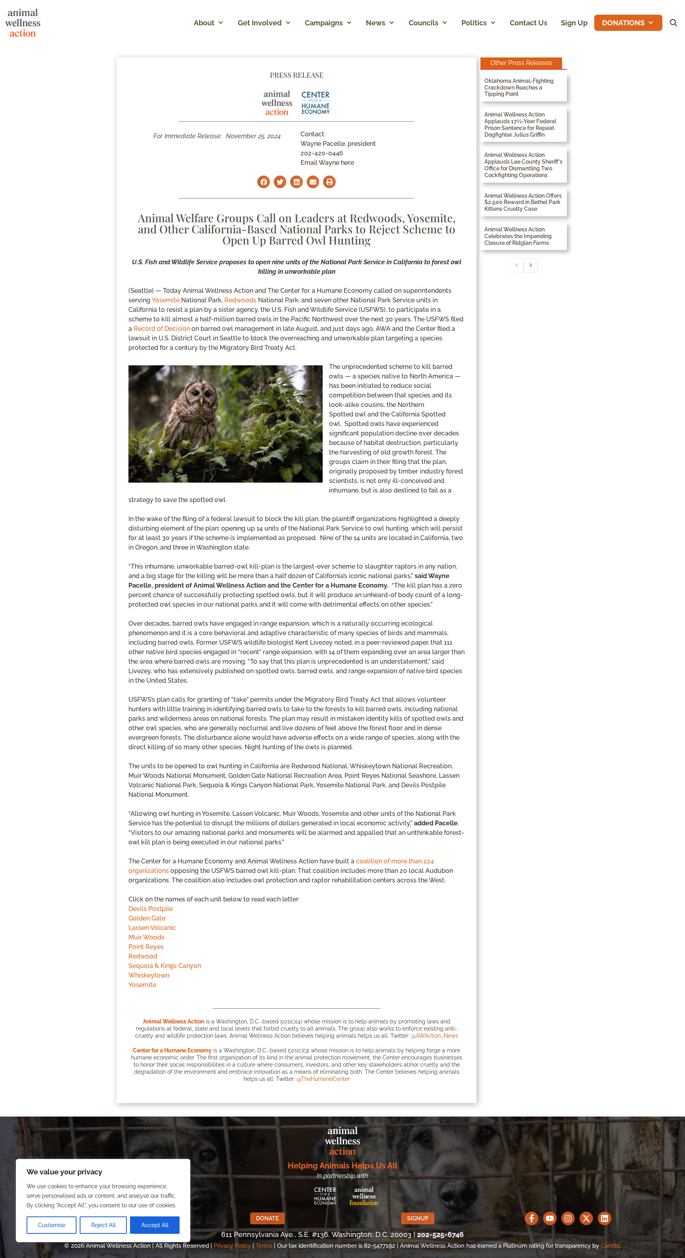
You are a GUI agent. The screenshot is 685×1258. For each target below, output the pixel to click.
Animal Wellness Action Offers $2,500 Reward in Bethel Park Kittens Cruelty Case (523, 202)
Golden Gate (146, 918)
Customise (51, 1225)
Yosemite (166, 300)
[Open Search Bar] (673, 23)
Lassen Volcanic (152, 928)
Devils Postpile (150, 908)
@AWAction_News (434, 1036)
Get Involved (260, 23)
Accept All (155, 1225)
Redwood (142, 956)
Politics (474, 23)
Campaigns (324, 23)
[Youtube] (550, 1218)
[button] (222, 23)
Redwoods (240, 300)
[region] (103, 1200)
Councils (423, 23)
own (163, 975)
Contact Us (528, 23)
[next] (531, 265)
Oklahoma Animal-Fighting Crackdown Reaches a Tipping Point (519, 87)
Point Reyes (146, 947)
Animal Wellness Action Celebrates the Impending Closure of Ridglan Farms (518, 236)
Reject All (103, 1225)
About (204, 23)
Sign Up (574, 23)
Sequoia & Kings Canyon (164, 966)
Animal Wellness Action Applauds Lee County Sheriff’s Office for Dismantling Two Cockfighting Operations (523, 165)
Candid (610, 1245)
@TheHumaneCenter (323, 1079)
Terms (264, 1245)
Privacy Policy (232, 1245)
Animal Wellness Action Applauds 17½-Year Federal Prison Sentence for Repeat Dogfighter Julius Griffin (520, 124)
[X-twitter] (586, 1218)
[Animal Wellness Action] (25, 23)
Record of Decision (162, 328)
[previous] (516, 265)
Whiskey (141, 975)
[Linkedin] (604, 1218)
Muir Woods (146, 937)
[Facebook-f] (531, 1218)
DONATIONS (623, 23)
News (375, 23)
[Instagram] (568, 1218)
